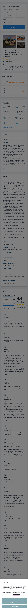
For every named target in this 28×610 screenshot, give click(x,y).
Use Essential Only (14, 602)
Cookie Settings (14, 606)
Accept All (14, 599)
